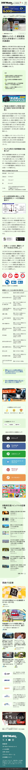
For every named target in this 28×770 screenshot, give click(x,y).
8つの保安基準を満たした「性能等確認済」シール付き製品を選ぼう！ (14, 84)
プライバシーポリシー (7, 754)
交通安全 (11, 424)
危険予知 (17, 424)
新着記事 (4, 743)
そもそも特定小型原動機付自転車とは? (13, 80)
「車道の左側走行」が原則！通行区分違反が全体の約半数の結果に (14, 76)
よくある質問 (5, 749)
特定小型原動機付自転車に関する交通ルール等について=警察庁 (14, 381)
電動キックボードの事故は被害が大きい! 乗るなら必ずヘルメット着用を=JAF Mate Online (14, 371)
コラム (5, 424)
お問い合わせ (5, 751)
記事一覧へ (21, 573)
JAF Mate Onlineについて (9, 746)
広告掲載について (7, 757)
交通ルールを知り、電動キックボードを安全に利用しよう (13, 88)
